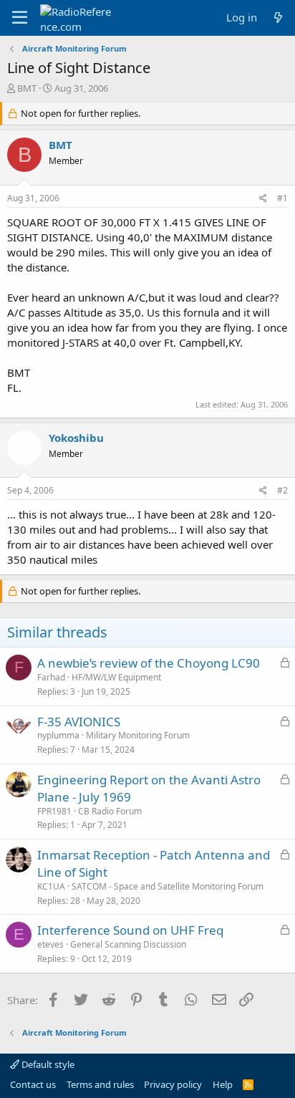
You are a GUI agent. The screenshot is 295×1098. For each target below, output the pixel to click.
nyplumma (58, 735)
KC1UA (51, 886)
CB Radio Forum (110, 811)
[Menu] (20, 18)
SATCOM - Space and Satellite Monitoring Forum (167, 886)
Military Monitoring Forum (138, 735)
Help (223, 1084)
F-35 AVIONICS (78, 721)
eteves (50, 944)
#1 (282, 198)
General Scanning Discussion (128, 944)
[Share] (263, 199)
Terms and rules (100, 1084)
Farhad (51, 677)
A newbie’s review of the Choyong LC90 (148, 663)
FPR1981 (54, 811)
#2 (282, 490)
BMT (27, 88)
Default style (46, 1064)
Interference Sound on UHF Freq (130, 930)
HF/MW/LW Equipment (116, 677)
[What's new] (278, 17)
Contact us (33, 1084)
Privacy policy (173, 1084)
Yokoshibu (76, 437)
